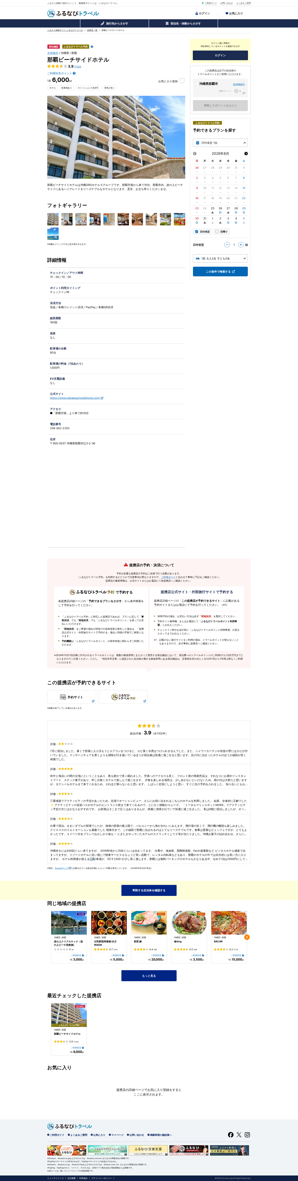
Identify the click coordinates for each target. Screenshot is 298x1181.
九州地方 (52, 53)
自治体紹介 (239, 84)
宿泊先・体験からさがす (186, 23)
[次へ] (247, 937)
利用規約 (83, 1178)
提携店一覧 (92, 30)
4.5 (193, 949)
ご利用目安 (76, 955)
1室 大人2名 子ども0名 (215, 258)
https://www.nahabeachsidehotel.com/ (75, 398)
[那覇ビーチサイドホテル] (69, 1015)
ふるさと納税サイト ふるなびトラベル (65, 30)
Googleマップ (61, 868)
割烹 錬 (138, 941)
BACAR (218, 941)
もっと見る (149, 975)
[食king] (189, 923)
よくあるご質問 (243, 3)
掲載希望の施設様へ (161, 1134)
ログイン (204, 13)
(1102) (77, 66)
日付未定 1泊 (209, 142)
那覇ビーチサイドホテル (67, 1033)
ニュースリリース (55, 1178)
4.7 (113, 949)
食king (178, 941)
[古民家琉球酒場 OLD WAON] (109, 923)
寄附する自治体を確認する (149, 890)
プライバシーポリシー (101, 1178)
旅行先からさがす (117, 23)
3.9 (74, 1041)
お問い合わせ (226, 3)
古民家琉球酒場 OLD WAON (105, 943)
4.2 (233, 949)
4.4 (153, 949)
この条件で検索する (218, 271)
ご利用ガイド (211, 3)
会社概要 (71, 1178)
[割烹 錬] (149, 923)
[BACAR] (229, 923)
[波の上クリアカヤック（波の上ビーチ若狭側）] (69, 923)
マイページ (117, 1134)
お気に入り (236, 13)
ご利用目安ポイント (59, 73)
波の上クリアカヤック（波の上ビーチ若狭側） (68, 943)
